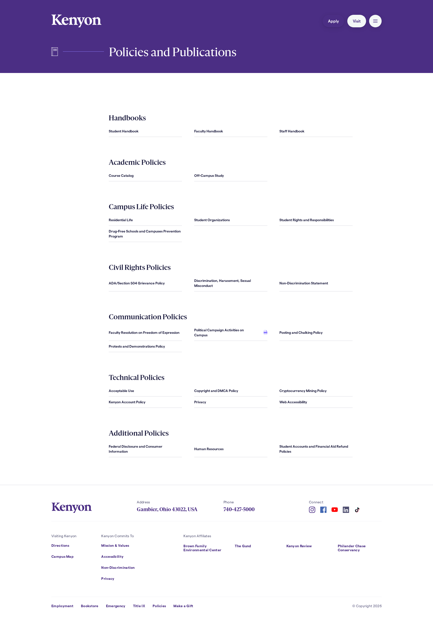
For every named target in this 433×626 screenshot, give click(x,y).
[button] (375, 21)
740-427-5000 (239, 509)
